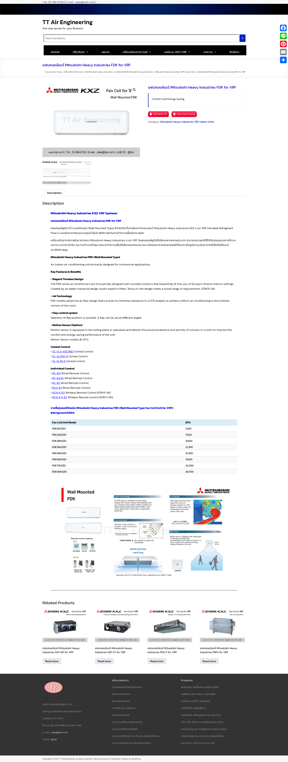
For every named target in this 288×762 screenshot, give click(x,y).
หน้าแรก (55, 52)
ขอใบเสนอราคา (160, 114)
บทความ (208, 52)
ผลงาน (106, 52)
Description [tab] (54, 193)
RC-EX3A (58, 378)
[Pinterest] (283, 44)
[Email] (283, 52)
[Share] (283, 60)
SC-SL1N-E (58, 361)
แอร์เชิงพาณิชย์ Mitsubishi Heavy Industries (134, 71)
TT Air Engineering (67, 21)
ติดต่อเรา (234, 52)
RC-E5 (56, 383)
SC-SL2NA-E (60, 356)
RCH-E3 (57, 388)
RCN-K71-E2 (59, 397)
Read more (51, 661)
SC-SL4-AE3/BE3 (63, 351)
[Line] (283, 36)
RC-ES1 (56, 373)
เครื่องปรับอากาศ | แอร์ (135, 52)
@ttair (54, 739)
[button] (134, 90)
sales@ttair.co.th (59, 732)
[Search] (243, 38)
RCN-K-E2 (58, 392)
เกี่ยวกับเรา (79, 52)
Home (59, 71)
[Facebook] (283, 28)
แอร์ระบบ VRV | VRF (175, 52)
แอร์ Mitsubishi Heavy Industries (99, 71)
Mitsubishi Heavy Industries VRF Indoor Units (175, 71)
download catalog (186, 114)
